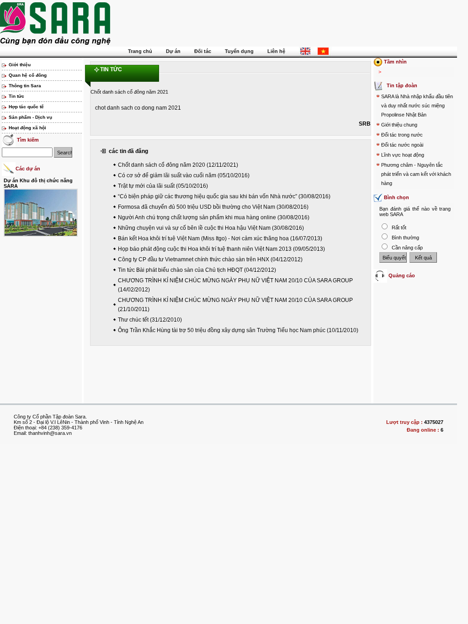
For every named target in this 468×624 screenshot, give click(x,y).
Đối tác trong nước (402, 134)
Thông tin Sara (25, 85)
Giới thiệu (20, 64)
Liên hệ (276, 51)
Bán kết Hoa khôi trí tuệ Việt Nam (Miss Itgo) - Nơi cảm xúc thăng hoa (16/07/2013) (220, 238)
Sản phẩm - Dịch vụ (30, 117)
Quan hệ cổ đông (28, 75)
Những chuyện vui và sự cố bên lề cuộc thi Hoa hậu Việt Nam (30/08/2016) (211, 228)
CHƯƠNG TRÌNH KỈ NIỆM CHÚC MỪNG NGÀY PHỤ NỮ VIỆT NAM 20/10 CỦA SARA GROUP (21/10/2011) (235, 304)
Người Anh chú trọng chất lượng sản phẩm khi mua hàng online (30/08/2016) (213, 217)
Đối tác (202, 51)
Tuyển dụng (239, 51)
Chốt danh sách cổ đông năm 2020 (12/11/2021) (178, 165)
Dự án (173, 51)
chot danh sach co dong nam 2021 (138, 108)
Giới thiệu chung (399, 124)
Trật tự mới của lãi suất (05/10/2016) (163, 186)
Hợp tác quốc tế (26, 106)
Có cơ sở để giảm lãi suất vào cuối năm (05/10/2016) (184, 175)
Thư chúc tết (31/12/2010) (150, 320)
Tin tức (16, 96)
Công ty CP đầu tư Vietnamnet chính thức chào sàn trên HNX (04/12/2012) (210, 259)
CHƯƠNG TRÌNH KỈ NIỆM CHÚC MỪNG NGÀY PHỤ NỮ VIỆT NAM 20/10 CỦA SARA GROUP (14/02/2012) (235, 285)
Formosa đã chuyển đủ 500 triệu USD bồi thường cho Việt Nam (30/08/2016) (213, 207)
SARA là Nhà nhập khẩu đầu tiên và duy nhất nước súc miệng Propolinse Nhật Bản (417, 105)
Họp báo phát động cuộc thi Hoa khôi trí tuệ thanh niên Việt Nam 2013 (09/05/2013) (221, 249)
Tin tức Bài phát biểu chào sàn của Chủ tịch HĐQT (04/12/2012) (197, 270)
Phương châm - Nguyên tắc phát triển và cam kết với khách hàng (416, 174)
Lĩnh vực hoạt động (402, 155)
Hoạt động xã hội (27, 127)
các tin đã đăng (128, 151)
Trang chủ (140, 51)
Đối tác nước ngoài (402, 145)
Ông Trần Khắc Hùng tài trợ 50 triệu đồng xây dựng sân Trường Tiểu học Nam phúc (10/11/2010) (238, 330)
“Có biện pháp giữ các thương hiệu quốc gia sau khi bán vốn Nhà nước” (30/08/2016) (224, 196)
